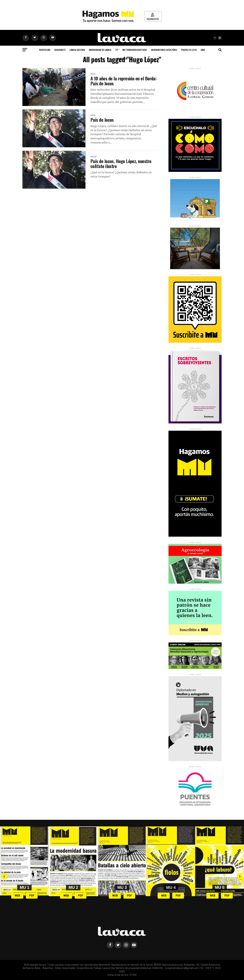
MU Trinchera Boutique (134, 49)
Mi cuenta (122, 58)
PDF (31, 895)
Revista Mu (44, 49)
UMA (203, 49)
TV (116, 49)
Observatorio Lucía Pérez (164, 49)
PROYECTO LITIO (189, 49)
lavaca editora (77, 49)
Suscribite (60, 49)
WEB (17, 895)
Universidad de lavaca (100, 49)
